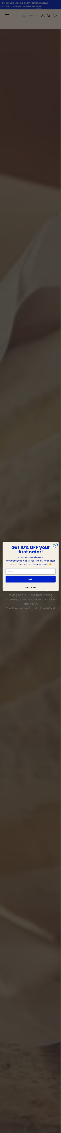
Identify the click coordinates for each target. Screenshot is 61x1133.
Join (30, 579)
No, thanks (30, 587)
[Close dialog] (55, 545)
